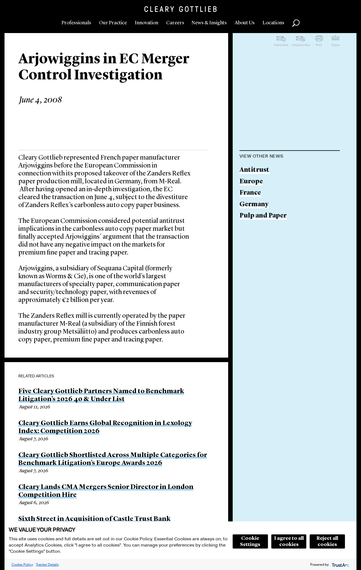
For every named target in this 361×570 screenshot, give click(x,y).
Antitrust (254, 170)
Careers (175, 22)
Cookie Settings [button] (250, 541)
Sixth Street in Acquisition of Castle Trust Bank (94, 519)
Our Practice (113, 22)
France (250, 193)
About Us (245, 22)
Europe (251, 182)
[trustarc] (340, 564)
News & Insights (209, 22)
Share (335, 45)
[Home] (180, 9)
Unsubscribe (301, 45)
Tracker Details (47, 564)
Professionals (76, 22)
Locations (273, 22)
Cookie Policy (22, 564)
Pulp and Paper (263, 216)
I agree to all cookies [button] (289, 541)
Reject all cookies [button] (327, 541)
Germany (253, 204)
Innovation (146, 22)
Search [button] (296, 23)
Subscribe (281, 45)
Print (319, 45)
